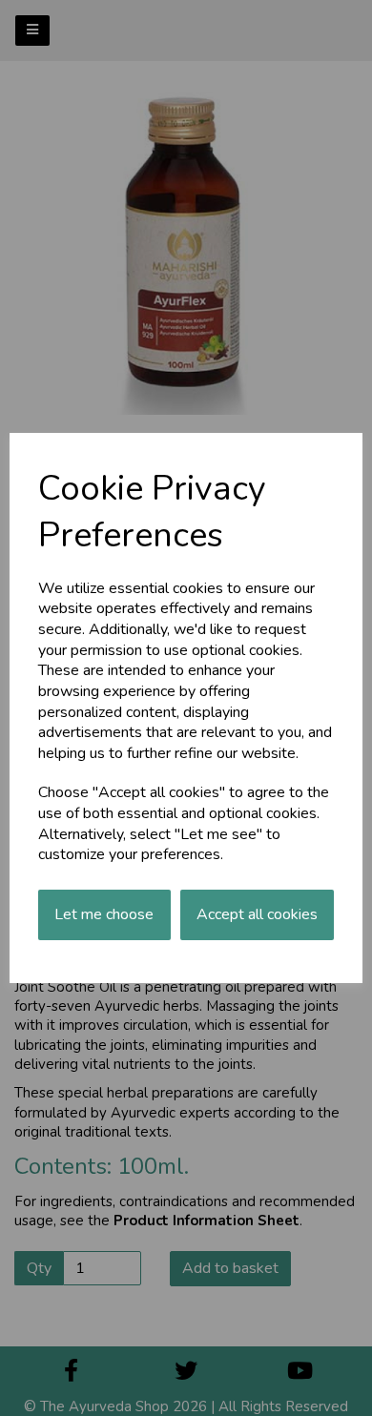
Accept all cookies (257, 914)
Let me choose (104, 914)
